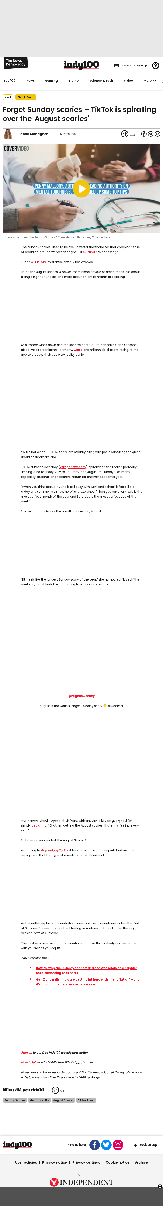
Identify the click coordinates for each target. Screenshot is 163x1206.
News (30, 81)
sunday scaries (14, 1100)
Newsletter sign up (134, 65)
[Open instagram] (118, 1145)
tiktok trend (25, 97)
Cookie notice (117, 1162)
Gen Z (78, 350)
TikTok (39, 262)
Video (128, 81)
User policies (26, 1162)
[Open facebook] (94, 1145)
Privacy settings (86, 1162)
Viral (8, 97)
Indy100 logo (81, 65)
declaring (38, 825)
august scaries (63, 1100)
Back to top (148, 1145)
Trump (74, 81)
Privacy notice (54, 1162)
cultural (89, 252)
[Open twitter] (106, 1145)
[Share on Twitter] (150, 134)
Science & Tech (101, 81)
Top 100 (9, 81)
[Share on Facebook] (144, 134)
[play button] (81, 188)
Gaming (51, 81)
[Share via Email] (157, 134)
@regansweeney (73, 467)
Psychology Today (54, 850)
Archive (141, 1162)
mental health (39, 1100)
